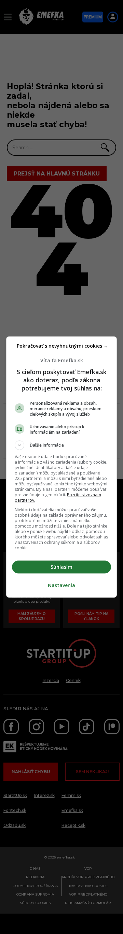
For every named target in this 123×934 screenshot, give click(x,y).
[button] (61, 445)
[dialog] (61, 467)
